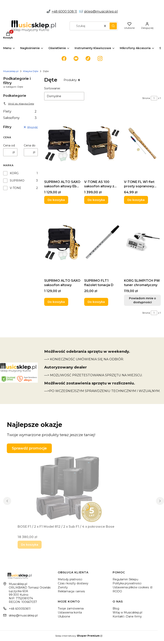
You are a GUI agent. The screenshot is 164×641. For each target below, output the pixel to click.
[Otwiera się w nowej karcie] (64, 58)
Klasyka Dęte (30, 71)
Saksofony (20, 118)
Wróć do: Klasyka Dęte (21, 103)
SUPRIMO (17, 180)
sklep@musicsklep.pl (101, 11)
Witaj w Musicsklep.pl (127, 612)
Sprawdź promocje (29, 448)
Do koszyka (56, 200)
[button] (113, 26)
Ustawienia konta (70, 612)
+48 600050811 (20, 608)
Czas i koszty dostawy (73, 583)
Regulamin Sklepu (125, 579)
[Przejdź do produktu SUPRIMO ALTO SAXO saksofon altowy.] (62, 242)
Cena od (9, 145)
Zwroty (63, 587)
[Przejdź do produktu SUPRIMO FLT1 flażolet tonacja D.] (102, 242)
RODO (117, 591)
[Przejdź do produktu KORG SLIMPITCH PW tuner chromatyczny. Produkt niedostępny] (142, 242)
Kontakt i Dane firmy (127, 616)
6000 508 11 (67, 11)
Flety (20, 111)
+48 (55, 11)
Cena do (29, 145)
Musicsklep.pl (10, 71)
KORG (14, 173)
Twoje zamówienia (71, 608)
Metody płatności (70, 579)
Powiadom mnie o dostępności (142, 300)
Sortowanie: (52, 88)
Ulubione (64, 616)
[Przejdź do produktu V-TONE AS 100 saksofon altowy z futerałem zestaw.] (102, 143)
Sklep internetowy (77, 635)
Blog (116, 608)
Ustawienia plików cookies (131, 587)
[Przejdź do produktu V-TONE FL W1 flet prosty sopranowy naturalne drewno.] (142, 143)
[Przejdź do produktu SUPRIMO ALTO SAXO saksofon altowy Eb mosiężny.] (62, 143)
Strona (146, 98)
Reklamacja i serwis (71, 591)
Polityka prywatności (127, 583)
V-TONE (15, 188)
